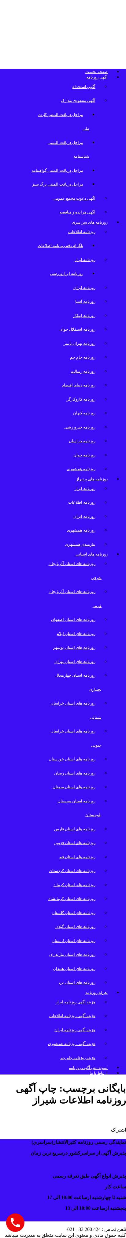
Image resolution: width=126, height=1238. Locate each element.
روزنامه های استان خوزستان (72, 759)
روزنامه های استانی (92, 554)
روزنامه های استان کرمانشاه (71, 898)
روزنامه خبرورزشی (79, 427)
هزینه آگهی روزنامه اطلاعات (72, 1015)
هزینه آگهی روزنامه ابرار (75, 1002)
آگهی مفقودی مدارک (78, 100)
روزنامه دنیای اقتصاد (78, 385)
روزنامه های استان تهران (74, 661)
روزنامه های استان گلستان (73, 912)
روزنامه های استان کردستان (72, 870)
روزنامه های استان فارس (74, 829)
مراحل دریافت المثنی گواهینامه (57, 170)
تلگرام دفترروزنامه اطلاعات (60, 245)
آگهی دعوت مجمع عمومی (74, 198)
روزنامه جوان (84, 455)
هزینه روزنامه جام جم (77, 1057)
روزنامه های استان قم (77, 857)
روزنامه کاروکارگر (81, 399)
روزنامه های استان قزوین (74, 842)
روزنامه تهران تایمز (79, 343)
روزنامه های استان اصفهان (73, 619)
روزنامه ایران (84, 287)
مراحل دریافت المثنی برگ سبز (57, 184)
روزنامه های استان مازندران (72, 954)
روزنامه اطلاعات (81, 231)
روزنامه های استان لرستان (73, 940)
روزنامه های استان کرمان (74, 884)
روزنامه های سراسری (90, 222)
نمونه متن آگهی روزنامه (88, 1067)
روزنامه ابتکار (84, 315)
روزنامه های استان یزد (77, 982)
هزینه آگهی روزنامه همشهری (71, 1043)
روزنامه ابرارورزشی (66, 273)
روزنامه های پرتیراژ (92, 479)
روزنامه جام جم (82, 357)
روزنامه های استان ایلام (76, 633)
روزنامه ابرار (85, 259)
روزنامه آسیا (85, 301)
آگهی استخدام (83, 86)
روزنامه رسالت (83, 371)
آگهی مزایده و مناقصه (77, 212)
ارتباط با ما (99, 1073)
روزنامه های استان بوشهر (74, 647)
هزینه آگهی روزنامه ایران (74, 1030)
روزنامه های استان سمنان (74, 787)
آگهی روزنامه (97, 77)
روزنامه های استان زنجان (74, 773)
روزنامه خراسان (82, 441)
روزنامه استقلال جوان (77, 329)
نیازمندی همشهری (80, 544)
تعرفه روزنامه (96, 992)
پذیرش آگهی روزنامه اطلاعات (80, 1117)
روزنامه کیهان (84, 413)
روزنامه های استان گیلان (75, 926)
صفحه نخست (96, 71)
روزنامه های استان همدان (74, 968)
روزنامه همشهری (81, 469)
